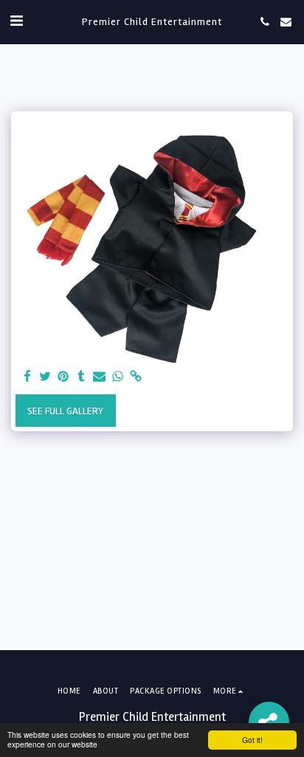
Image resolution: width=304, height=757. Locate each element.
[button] (16, 21)
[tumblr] (82, 377)
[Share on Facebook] (27, 377)
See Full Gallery (65, 411)
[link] (135, 377)
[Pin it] (63, 377)
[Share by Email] (99, 377)
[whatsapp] (118, 377)
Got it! (252, 739)
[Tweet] (45, 377)
